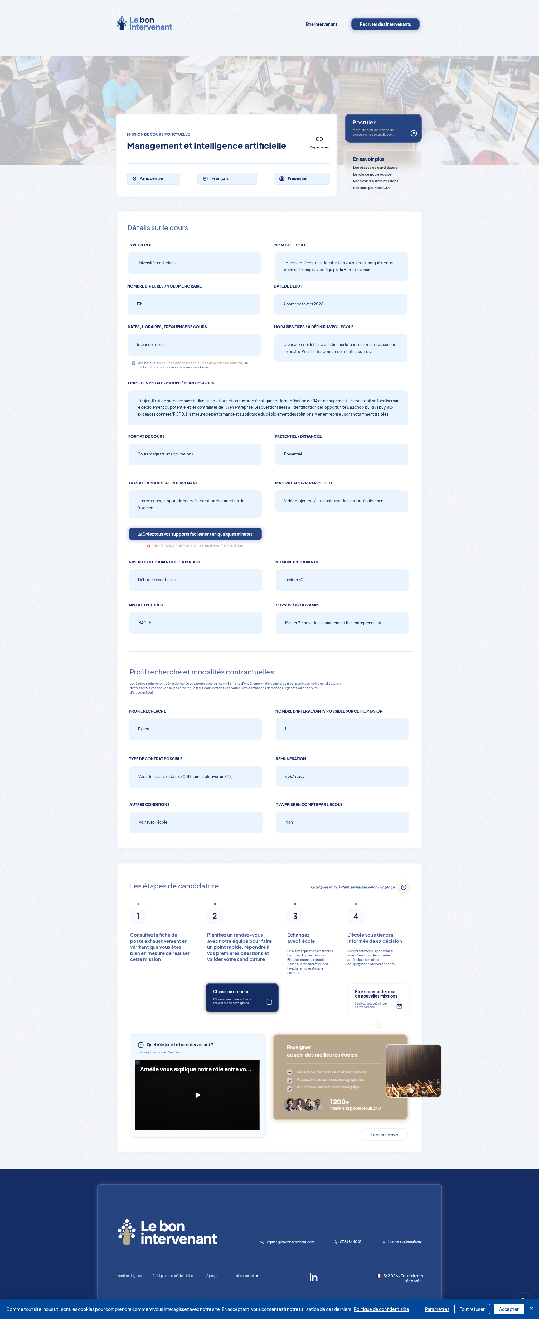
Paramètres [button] (437, 1309)
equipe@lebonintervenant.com (371, 964)
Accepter (509, 1309)
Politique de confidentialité (381, 1309)
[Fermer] (531, 1309)
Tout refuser (472, 1309)
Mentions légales (129, 1276)
